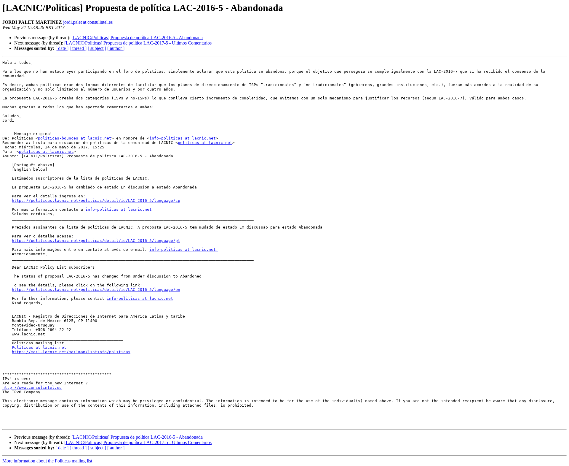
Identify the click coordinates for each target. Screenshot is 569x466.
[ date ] (61, 48)
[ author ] (115, 48)
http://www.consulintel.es (32, 387)
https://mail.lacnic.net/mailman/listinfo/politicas (71, 352)
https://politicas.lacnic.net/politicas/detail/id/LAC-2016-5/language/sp (96, 200)
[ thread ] (78, 48)
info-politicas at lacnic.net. (183, 249)
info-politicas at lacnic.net (182, 138)
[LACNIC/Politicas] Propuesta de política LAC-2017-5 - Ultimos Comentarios (138, 42)
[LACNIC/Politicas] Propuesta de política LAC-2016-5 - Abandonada (137, 37)
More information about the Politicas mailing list (47, 460)
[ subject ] (97, 48)
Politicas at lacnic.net (39, 347)
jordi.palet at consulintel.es (88, 22)
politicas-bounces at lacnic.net (74, 138)
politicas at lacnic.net (205, 142)
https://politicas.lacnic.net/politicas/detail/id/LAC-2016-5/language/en (96, 289)
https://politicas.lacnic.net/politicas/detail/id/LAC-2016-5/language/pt (96, 240)
